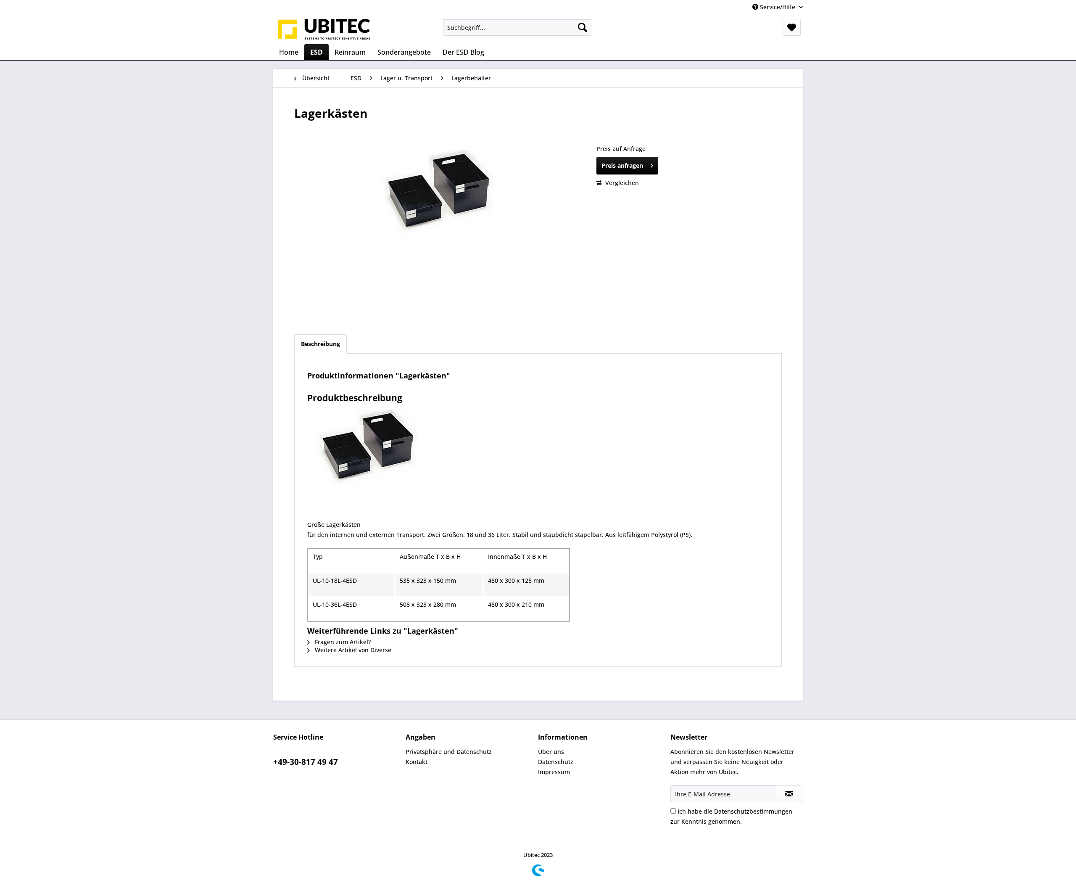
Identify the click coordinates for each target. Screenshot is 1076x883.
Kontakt (416, 762)
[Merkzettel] (792, 27)
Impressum (554, 772)
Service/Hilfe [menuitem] (777, 7)
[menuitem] (517, 27)
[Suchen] (582, 27)
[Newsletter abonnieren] (789, 793)
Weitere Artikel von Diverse (352, 650)
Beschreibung (320, 344)
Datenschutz (555, 762)
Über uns (551, 752)
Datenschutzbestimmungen (753, 811)
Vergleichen (621, 183)
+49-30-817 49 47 (305, 761)
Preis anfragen (622, 165)
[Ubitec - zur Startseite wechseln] (324, 29)
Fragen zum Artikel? (342, 642)
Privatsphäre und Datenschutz (449, 752)
